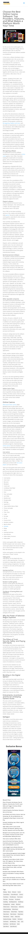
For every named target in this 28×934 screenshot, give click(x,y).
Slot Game (20, 919)
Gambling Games (13, 901)
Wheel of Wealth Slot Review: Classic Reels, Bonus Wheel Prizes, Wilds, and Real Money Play (14, 867)
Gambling (5, 901)
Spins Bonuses (13, 926)
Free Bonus (5, 897)
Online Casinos (14, 906)
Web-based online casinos (9, 404)
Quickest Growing (7, 919)
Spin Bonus (5, 924)
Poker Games (13, 914)
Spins (18, 924)
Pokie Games (6, 916)
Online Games (6, 911)
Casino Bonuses (14, 894)
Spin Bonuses (13, 924)
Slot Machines (13, 921)
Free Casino (19, 897)
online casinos (6, 445)
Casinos (21, 894)
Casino (19, 892)
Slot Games (5, 921)
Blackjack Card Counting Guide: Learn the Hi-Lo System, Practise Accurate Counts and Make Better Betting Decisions (13, 834)
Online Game (15, 909)
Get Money (20, 901)
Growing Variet (6, 904)
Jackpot (13, 904)
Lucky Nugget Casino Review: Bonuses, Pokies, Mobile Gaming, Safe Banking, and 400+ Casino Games (14, 849)
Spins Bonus (6, 926)
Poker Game (6, 914)
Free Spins (11, 899)
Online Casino (6, 906)
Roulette (6, 526)
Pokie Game (20, 914)
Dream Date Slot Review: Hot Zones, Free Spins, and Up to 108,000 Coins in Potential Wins (14, 879)
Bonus (9, 892)
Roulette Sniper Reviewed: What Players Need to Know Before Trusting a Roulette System (13, 873)
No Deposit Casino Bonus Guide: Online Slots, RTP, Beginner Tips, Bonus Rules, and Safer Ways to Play (13, 861)
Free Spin (5, 899)
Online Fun (21, 906)
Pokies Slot (17, 916)
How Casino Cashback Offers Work (12, 838)
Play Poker (21, 911)
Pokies (12, 916)
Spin (22, 921)
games (7, 215)
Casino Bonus (6, 894)
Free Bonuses (13, 897)
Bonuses (14, 892)
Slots (19, 921)
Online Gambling (7, 909)
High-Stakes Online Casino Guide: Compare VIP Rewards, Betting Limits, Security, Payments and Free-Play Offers (13, 828)
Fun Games (17, 899)
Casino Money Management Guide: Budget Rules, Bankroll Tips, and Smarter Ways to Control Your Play (14, 855)
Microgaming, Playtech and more (11, 123)
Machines (18, 904)
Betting (5, 892)
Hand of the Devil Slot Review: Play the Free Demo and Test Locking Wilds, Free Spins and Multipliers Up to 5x (13, 843)
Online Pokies (14, 911)
